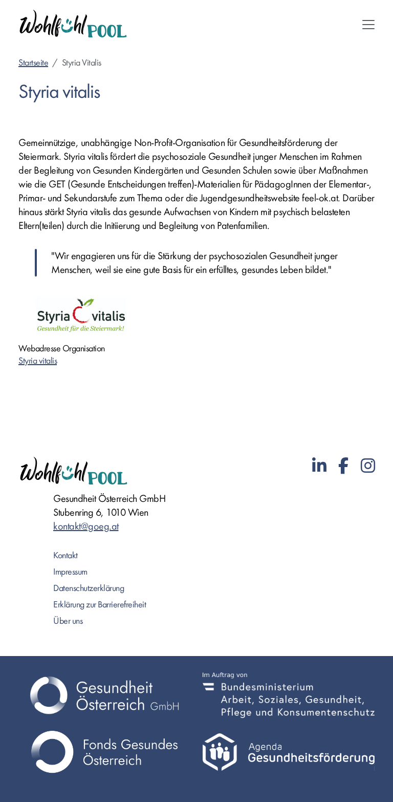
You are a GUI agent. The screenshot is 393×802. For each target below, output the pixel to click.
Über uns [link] (67, 621)
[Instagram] (368, 466)
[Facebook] (343, 466)
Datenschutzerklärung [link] (88, 588)
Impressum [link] (70, 571)
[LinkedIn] (319, 466)
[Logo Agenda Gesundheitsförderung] (289, 751)
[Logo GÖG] (104, 695)
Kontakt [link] (65, 555)
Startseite (33, 62)
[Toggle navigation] (368, 24)
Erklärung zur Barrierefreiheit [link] (99, 604)
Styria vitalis (37, 360)
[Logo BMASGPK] (289, 695)
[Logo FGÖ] (104, 751)
